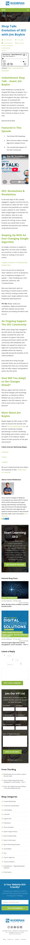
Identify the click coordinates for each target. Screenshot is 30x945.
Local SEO (7, 814)
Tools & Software (9, 862)
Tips (5, 853)
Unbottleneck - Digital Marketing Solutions (8, 48)
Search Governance (9, 598)
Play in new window (15, 68)
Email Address (20, 715)
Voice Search (8, 872)
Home (3, 16)
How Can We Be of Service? (11, 734)
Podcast (9, 16)
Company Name (8, 715)
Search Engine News (10, 836)
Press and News (9, 827)
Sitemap (23, 939)
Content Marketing (10, 801)
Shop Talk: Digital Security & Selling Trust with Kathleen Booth (15, 787)
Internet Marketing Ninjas (16, 426)
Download (5, 71)
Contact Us (10, 939)
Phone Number (8, 724)
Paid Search (7, 823)
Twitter (4, 457)
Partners (17, 939)
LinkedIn (5, 462)
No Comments (20, 43)
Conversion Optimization (11, 806)
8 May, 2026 (17, 601)
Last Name (19, 706)
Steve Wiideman (8, 40)
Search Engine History (10, 831)
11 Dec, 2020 (20, 40)
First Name (6, 706)
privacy (20, 760)
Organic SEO (7, 819)
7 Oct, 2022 (17, 639)
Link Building (8, 810)
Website (18, 724)
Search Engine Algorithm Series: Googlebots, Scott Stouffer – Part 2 (15, 644)
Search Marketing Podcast (12, 632)
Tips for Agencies (9, 857)
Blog (4, 939)
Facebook (5, 452)
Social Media (7, 849)
